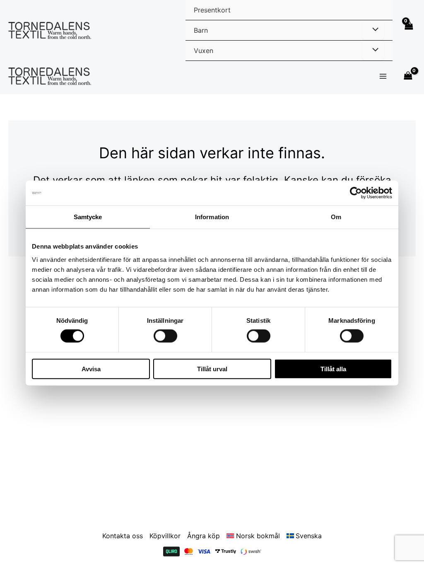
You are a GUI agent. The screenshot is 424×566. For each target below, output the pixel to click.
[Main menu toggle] (383, 76)
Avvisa (91, 368)
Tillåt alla (333, 368)
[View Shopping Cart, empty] (408, 30)
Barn (201, 30)
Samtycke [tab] (88, 216)
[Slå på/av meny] (373, 30)
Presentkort (212, 10)
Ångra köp (203, 536)
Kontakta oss (122, 536)
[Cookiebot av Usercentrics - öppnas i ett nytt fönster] (356, 193)
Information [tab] (212, 216)
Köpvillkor (165, 536)
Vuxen (203, 50)
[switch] (165, 336)
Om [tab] (336, 216)
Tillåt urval (212, 368)
